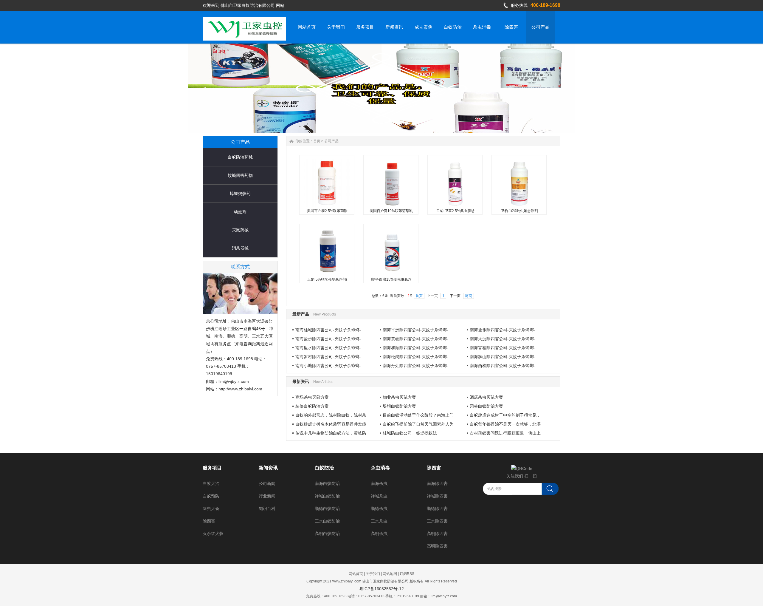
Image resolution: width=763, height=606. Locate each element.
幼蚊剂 (240, 211)
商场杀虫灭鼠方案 (312, 397)
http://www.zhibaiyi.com (240, 389)
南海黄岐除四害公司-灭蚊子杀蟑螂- (415, 338)
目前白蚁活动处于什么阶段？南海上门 (418, 415)
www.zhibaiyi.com (346, 581)
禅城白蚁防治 (327, 496)
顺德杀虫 (379, 508)
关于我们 (373, 574)
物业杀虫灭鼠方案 (399, 397)
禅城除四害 (437, 496)
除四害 (209, 521)
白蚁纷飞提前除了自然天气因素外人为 (418, 424)
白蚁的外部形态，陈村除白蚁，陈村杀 (330, 415)
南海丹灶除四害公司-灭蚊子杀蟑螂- (415, 365)
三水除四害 (437, 521)
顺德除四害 (437, 508)
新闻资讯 (268, 467)
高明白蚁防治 (327, 533)
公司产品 (331, 141)
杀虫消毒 (380, 467)
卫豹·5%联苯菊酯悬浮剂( (327, 279)
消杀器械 (240, 248)
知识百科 (267, 508)
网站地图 (390, 574)
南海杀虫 (379, 483)
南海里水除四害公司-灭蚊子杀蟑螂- (328, 347)
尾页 (468, 296)
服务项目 (212, 467)
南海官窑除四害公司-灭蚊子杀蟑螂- (502, 347)
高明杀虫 (379, 533)
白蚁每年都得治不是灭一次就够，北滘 (505, 424)
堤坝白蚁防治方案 (399, 406)
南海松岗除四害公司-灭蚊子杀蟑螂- (415, 356)
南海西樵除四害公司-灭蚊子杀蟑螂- (502, 365)
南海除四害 (437, 483)
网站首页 (356, 574)
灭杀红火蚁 (213, 533)
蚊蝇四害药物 (240, 175)
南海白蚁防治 (327, 483)
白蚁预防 (211, 496)
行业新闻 (267, 496)
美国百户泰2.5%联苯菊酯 (327, 211)
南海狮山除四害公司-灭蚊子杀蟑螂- (502, 356)
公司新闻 (267, 483)
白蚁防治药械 (240, 157)
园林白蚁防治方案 (486, 406)
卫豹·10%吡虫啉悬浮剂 (519, 211)
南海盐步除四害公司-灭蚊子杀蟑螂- (502, 329)
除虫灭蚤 (211, 508)
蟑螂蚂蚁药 (240, 193)
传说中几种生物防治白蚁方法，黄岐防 (330, 433)
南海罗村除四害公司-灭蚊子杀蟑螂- (328, 356)
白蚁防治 (324, 467)
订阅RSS (407, 574)
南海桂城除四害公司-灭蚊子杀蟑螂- (328, 329)
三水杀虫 (379, 521)
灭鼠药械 (240, 230)
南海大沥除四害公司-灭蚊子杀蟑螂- (502, 338)
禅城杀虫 (379, 496)
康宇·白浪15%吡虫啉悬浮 (391, 279)
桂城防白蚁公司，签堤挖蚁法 (410, 433)
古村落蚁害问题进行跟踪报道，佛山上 (505, 433)
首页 (316, 141)
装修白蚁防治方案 (312, 406)
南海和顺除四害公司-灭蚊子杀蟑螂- (415, 347)
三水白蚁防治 (327, 521)
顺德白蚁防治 (327, 508)
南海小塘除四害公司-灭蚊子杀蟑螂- (328, 365)
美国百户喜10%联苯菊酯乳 (391, 211)
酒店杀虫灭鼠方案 (486, 397)
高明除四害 (437, 533)
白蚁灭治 (211, 483)
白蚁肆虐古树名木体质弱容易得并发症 (330, 424)
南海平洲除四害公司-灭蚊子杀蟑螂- (415, 329)
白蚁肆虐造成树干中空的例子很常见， (505, 415)
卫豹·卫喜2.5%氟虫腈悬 (455, 211)
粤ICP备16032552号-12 (381, 588)
